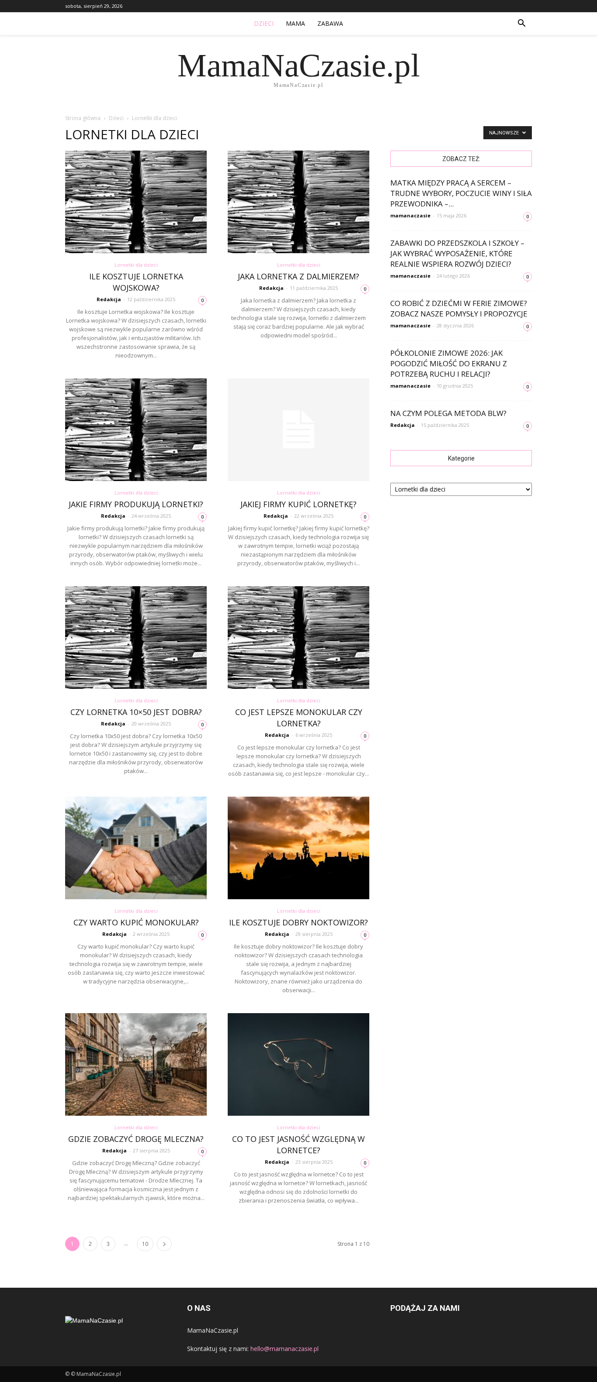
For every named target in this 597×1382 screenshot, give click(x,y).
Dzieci (264, 23)
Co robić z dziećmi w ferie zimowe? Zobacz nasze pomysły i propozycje (459, 308)
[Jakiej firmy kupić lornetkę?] (298, 429)
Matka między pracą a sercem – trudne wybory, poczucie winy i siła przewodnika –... (461, 193)
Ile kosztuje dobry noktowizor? (298, 922)
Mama (295, 23)
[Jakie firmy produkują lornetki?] (136, 429)
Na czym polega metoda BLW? (448, 413)
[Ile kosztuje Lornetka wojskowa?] (136, 202)
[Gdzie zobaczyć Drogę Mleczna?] (136, 1064)
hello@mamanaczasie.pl (284, 1348)
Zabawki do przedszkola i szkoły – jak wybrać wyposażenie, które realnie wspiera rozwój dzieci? (457, 253)
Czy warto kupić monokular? (136, 922)
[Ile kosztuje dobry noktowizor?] (298, 848)
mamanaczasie (410, 215)
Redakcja (109, 299)
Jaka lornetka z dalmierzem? (298, 276)
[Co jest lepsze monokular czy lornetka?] (298, 637)
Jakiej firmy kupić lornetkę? (298, 504)
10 (145, 1244)
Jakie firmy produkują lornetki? (136, 504)
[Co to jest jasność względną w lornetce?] (298, 1064)
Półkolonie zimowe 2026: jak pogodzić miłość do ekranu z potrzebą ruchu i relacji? (448, 363)
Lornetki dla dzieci (136, 264)
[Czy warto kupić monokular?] (136, 848)
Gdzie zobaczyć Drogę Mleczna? (136, 1139)
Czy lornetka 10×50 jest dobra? (136, 712)
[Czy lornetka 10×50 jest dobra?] (136, 637)
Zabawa (330, 23)
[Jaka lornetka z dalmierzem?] (298, 202)
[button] (521, 23)
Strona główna (83, 118)
